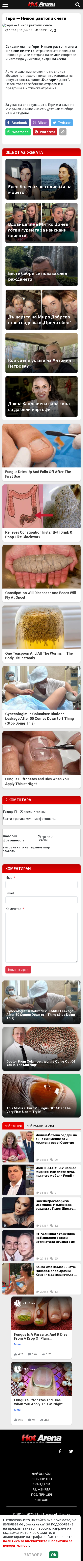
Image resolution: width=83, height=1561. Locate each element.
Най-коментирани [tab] (40, 1125)
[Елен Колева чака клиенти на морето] (41, 179)
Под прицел (41, 1494)
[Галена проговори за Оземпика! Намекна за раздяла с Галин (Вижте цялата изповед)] (18, 1212)
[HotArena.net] (41, 1439)
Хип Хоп (41, 1499)
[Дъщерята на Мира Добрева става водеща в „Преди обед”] (41, 309)
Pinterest (47, 132)
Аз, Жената (41, 1489)
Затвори (33, 1554)
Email (9, 893)
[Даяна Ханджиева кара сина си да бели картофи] (41, 396)
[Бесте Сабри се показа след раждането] (41, 266)
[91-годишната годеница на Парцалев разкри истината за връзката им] (18, 1245)
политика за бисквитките (25, 1541)
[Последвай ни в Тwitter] (71, 1451)
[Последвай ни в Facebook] (59, 1451)
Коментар (14, 908)
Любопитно (41, 1479)
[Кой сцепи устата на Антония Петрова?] (41, 353)
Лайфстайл (41, 1473)
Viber (42, 122)
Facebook (19, 122)
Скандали (41, 1484)
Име (10, 877)
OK (53, 1554)
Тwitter (64, 122)
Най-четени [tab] (13, 1125)
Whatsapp (20, 132)
